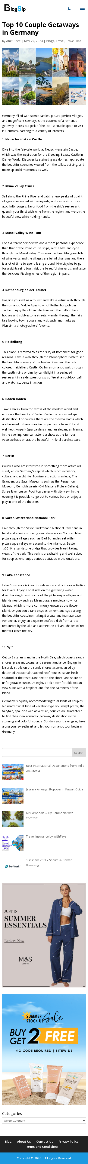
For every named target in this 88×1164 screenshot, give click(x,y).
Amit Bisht (13, 41)
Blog (8, 1141)
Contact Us (44, 1141)
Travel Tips (73, 41)
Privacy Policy (68, 1141)
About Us (24, 1141)
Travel (60, 41)
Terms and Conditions (41, 1147)
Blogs (50, 41)
